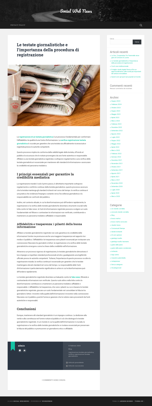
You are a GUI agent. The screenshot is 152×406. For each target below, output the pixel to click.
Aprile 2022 (115, 147)
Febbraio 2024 (116, 104)
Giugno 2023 (115, 111)
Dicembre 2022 (116, 127)
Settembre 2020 (117, 186)
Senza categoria (116, 264)
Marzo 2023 (115, 121)
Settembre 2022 (117, 131)
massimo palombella (118, 258)
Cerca (112, 39)
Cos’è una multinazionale (119, 66)
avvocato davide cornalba (120, 212)
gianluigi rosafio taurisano (120, 242)
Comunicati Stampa (118, 228)
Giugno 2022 (115, 140)
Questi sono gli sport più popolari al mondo (126, 77)
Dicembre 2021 (116, 160)
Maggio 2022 (116, 144)
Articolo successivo (76, 366)
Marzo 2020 (115, 196)
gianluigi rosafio (116, 238)
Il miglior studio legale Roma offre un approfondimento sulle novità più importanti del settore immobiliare (126, 72)
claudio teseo (116, 225)
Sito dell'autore (24, 350)
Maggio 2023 (116, 114)
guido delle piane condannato (121, 248)
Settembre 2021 (117, 170)
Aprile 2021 (115, 177)
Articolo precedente (76, 362)
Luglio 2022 (115, 137)
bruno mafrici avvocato (119, 222)
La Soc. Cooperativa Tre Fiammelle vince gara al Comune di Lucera (125, 57)
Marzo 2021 (115, 180)
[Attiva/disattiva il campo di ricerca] (140, 25)
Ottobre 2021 (116, 167)
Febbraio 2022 (116, 154)
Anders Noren (126, 401)
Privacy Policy (17, 25)
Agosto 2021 (116, 173)
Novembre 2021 (117, 163)
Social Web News (76, 11)
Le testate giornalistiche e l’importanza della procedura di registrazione (48, 49)
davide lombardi (116, 232)
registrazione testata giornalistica (81, 352)
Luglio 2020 (115, 190)
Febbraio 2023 (116, 124)
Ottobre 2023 (116, 108)
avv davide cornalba (118, 209)
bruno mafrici (115, 218)
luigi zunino (115, 255)
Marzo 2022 (115, 150)
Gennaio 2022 (116, 157)
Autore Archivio (20, 350)
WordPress (47, 401)
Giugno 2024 (115, 101)
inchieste (114, 251)
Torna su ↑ (139, 401)
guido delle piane (117, 245)
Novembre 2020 (117, 183)
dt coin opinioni (116, 235)
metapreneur (115, 261)
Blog (70, 349)
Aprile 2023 (115, 117)
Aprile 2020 (115, 193)
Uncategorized (116, 268)
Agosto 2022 (116, 134)
